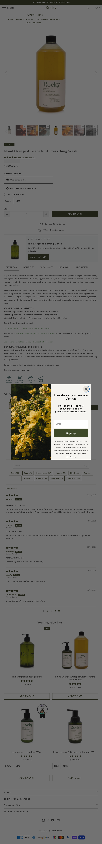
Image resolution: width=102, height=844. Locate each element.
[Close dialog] (86, 389)
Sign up (71, 433)
